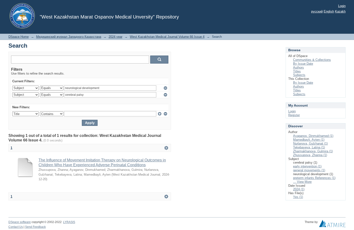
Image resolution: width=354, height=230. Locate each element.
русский (317, 11)
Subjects (299, 75)
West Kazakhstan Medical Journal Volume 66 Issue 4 (167, 36)
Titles (297, 71)
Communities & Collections (312, 60)
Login (342, 6)
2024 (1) (298, 189)
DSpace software (19, 222)
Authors (298, 67)
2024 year (115, 36)
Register (294, 115)
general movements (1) (309, 170)
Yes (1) (298, 197)
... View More (302, 182)
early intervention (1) (307, 166)
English (329, 11)
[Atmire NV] (332, 224)
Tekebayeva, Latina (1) (309, 147)
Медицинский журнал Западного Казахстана (68, 36)
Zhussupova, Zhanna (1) (310, 155)
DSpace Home (18, 36)
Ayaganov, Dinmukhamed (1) (313, 136)
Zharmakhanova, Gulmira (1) (313, 151)
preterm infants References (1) (314, 178)
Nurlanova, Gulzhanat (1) (310, 143)
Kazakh (340, 11)
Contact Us (15, 227)
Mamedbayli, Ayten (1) (308, 139)
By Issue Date (303, 63)
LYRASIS (69, 222)
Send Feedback (35, 227)
